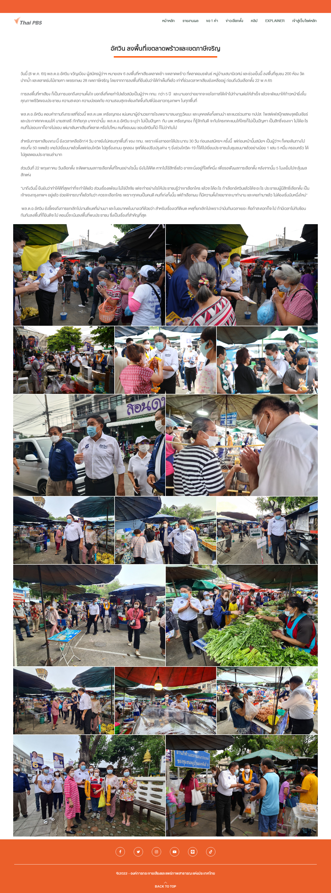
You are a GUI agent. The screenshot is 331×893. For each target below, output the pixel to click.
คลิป (254, 21)
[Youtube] (174, 851)
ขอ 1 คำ (212, 21)
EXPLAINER (274, 21)
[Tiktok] (210, 851)
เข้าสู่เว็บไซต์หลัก (304, 21)
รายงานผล (190, 21)
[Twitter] (138, 851)
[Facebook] (120, 851)
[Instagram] (156, 851)
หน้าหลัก (168, 21)
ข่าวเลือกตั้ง (234, 21)
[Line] (192, 851)
